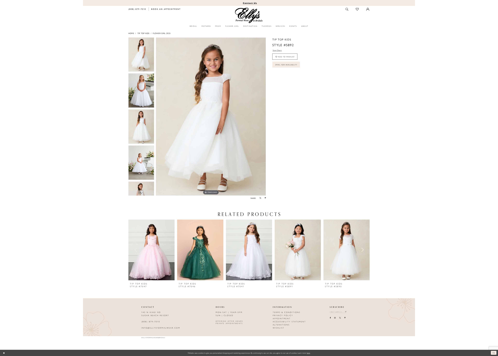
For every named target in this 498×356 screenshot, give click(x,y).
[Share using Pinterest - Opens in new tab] (265, 198)
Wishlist (278, 327)
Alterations (281, 324)
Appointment (282, 318)
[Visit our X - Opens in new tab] (340, 318)
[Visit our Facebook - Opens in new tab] (330, 318)
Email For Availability (286, 64)
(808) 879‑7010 (150, 321)
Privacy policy (283, 315)
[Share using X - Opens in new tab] (260, 198)
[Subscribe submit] (346, 312)
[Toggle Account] (368, 9)
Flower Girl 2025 (162, 33)
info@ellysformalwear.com (160, 327)
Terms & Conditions (286, 312)
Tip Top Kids (143, 33)
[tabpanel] (141, 55)
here (308, 352)
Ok (493, 352)
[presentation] (151, 250)
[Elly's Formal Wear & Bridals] (249, 15)
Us (250, 2)
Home (131, 33)
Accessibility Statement (289, 321)
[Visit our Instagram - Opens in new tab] (335, 318)
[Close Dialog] (4, 353)
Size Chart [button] (277, 50)
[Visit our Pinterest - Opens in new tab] (345, 318)
